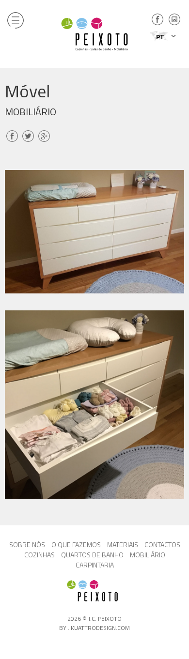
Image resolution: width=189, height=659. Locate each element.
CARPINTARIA (95, 565)
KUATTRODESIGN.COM (100, 627)
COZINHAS (39, 555)
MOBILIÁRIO (147, 555)
